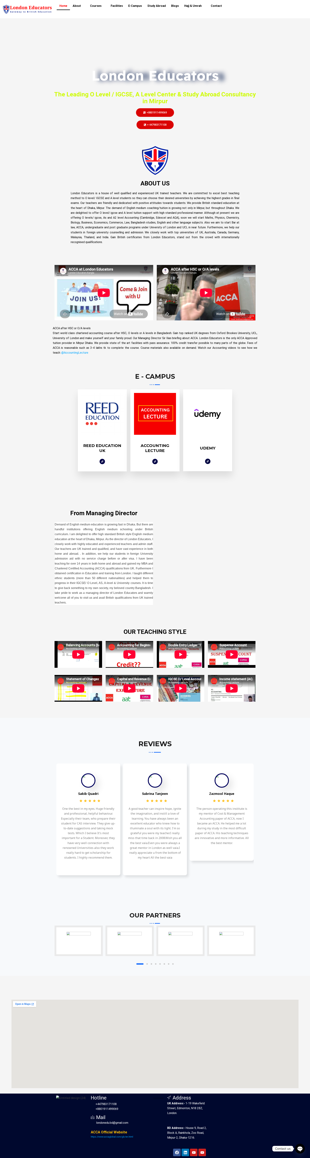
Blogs (175, 6)
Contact (216, 6)
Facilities (117, 6)
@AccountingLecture (74, 352)
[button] (78, 6)
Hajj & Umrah (193, 6)
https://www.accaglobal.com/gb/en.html (112, 1136)
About (77, 6)
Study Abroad (156, 6)
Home (63, 6)
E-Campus (135, 6)
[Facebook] (102, 461)
